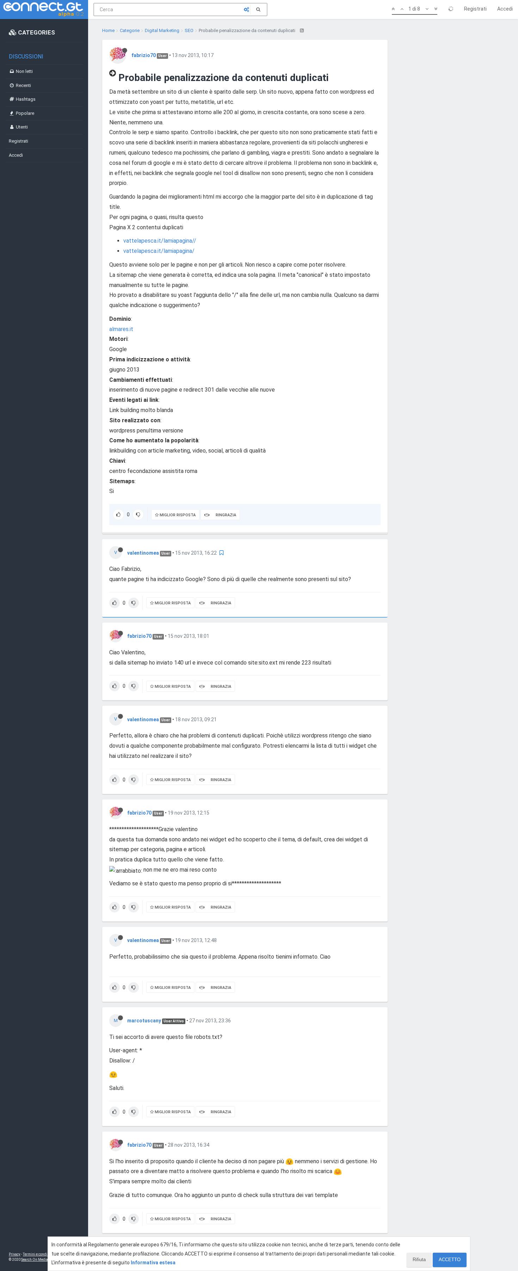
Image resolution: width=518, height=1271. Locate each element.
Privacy (14, 1254)
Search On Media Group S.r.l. (44, 1259)
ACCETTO (450, 1259)
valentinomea (143, 553)
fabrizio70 (143, 55)
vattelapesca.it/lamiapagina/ (159, 251)
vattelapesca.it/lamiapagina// (159, 240)
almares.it (121, 329)
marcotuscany (144, 1020)
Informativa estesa (153, 1262)
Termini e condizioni (39, 1254)
